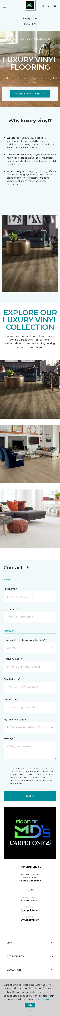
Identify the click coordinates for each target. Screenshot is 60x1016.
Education (14, 969)
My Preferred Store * (15, 720)
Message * (9, 738)
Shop (10, 942)
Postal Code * (11, 699)
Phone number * (13, 659)
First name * (10, 589)
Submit (30, 796)
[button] (43, 6)
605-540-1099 (30, 24)
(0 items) (55, 6)
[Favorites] (49, 6)
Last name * (10, 609)
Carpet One (8, 35)
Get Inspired (15, 956)
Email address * (12, 679)
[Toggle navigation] (4, 6)
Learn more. (41, 999)
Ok (30, 1005)
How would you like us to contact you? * (25, 640)
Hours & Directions (27, 93)
